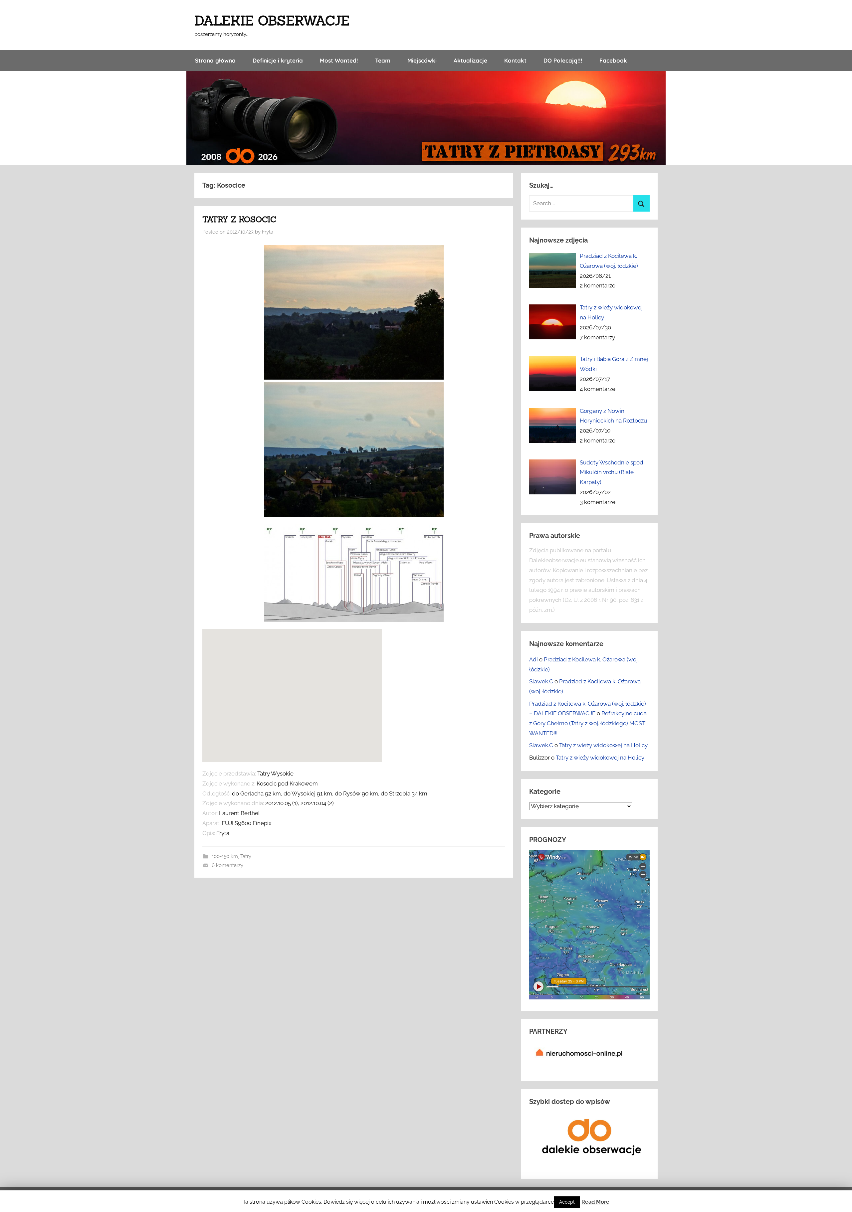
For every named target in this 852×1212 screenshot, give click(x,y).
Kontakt (515, 60)
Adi (533, 659)
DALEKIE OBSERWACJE (271, 20)
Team (382, 60)
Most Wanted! (339, 60)
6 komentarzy (227, 865)
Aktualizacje (470, 60)
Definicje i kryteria (278, 60)
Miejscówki (422, 60)
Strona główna (215, 60)
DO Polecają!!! (562, 60)
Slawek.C (541, 681)
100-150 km (225, 856)
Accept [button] (567, 1202)
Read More (595, 1202)
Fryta (267, 232)
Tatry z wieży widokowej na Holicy (603, 745)
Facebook (613, 60)
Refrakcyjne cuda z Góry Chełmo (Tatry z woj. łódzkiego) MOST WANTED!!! (588, 723)
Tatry (245, 856)
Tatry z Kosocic (239, 219)
